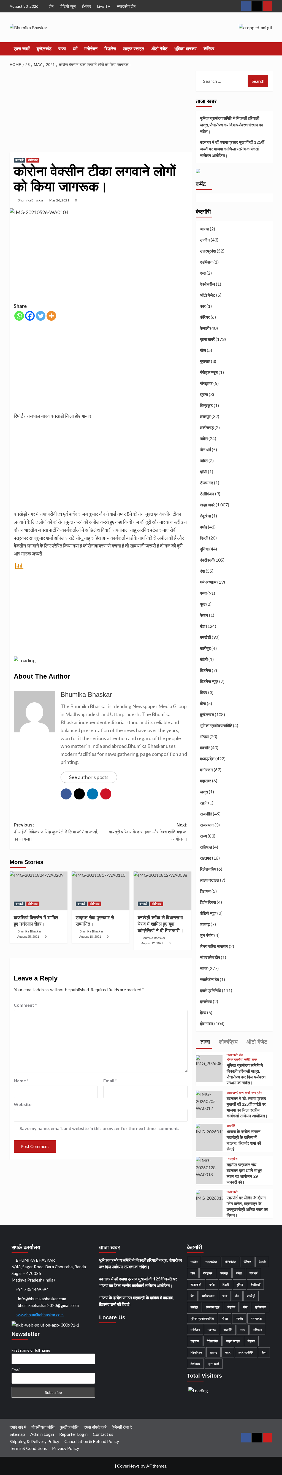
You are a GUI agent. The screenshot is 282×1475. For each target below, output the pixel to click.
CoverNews (128, 1465)
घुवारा (204, 394)
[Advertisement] (101, 111)
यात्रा (204, 791)
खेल (203, 350)
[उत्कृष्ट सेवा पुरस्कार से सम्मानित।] (100, 890)
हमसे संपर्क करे (95, 1427)
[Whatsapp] (19, 316)
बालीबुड (205, 648)
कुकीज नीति (69, 1427)
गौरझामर (206, 383)
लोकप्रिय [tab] (227, 1042)
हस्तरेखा (206, 1001)
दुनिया (204, 548)
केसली (204, 328)
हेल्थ (203, 1012)
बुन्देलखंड (44, 48)
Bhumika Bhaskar (31, 200)
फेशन (204, 615)
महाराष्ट (205, 780)
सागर (204, 968)
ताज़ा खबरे (207, 504)
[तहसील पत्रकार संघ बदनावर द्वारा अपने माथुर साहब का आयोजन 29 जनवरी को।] (209, 1167)
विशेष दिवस (208, 902)
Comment (25, 1005)
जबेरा (204, 438)
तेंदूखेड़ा (205, 515)
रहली (203, 802)
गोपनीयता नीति (43, 1427)
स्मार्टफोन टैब (209, 979)
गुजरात (205, 361)
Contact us (103, 1434)
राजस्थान (207, 824)
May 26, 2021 (59, 200)
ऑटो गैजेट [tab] (256, 1042)
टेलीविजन (207, 493)
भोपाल (204, 736)
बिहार (203, 692)
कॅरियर (209, 48)
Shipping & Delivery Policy (34, 1441)
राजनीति (206, 813)
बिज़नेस (110, 48)
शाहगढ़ (205, 924)
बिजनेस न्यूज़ (209, 681)
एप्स (203, 272)
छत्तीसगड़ (207, 427)
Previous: (55, 832)
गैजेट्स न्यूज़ (209, 372)
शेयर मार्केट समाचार (214, 946)
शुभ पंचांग (206, 935)
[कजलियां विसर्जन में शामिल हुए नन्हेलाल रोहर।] (38, 890)
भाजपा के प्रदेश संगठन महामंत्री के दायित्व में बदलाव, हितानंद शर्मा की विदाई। (136, 1301)
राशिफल (206, 846)
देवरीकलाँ (206, 559)
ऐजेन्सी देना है (122, 1427)
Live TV (103, 6)
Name (21, 1080)
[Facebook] (30, 316)
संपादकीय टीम (126, 6)
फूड (202, 604)
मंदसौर (205, 747)
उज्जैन (205, 239)
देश (202, 570)
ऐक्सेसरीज (207, 283)
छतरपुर (205, 416)
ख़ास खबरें (22, 48)
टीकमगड (206, 482)
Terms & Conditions (28, 1448)
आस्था (204, 228)
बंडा (202, 626)
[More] (51, 316)
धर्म (75, 48)
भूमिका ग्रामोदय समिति (216, 725)
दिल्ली (204, 537)
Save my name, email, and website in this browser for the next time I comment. (99, 1128)
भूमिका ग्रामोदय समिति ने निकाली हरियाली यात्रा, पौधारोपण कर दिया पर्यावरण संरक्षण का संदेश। (231, 125)
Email (110, 1080)
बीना (203, 703)
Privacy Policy (65, 1448)
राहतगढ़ (205, 857)
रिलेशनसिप (208, 869)
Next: (148, 832)
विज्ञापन (205, 891)
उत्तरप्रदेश (208, 250)
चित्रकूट (206, 405)
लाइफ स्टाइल (133, 48)
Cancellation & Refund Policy (91, 1441)
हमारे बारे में (18, 1427)
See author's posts (89, 777)
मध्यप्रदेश (207, 758)
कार (203, 306)
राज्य (62, 48)
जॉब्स (204, 460)
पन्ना (203, 593)
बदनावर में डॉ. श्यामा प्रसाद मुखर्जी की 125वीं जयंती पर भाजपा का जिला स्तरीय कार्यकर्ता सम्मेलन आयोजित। (232, 149)
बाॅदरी (204, 659)
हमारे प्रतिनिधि (210, 990)
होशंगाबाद (33, 160)
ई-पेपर (86, 6)
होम (51, 6)
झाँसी (203, 471)
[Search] (269, 49)
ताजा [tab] (204, 1042)
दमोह (203, 526)
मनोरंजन (90, 48)
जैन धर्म (205, 449)
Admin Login (42, 1434)
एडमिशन (206, 261)
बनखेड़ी (19, 160)
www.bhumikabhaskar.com (40, 1314)
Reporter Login (73, 1434)
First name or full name (31, 1350)
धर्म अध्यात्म (208, 582)
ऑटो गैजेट (159, 48)
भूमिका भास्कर (185, 48)
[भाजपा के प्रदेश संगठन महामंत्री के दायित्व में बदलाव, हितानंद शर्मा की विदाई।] (209, 1128)
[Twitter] (40, 316)
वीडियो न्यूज (68, 6)
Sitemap (17, 1434)
